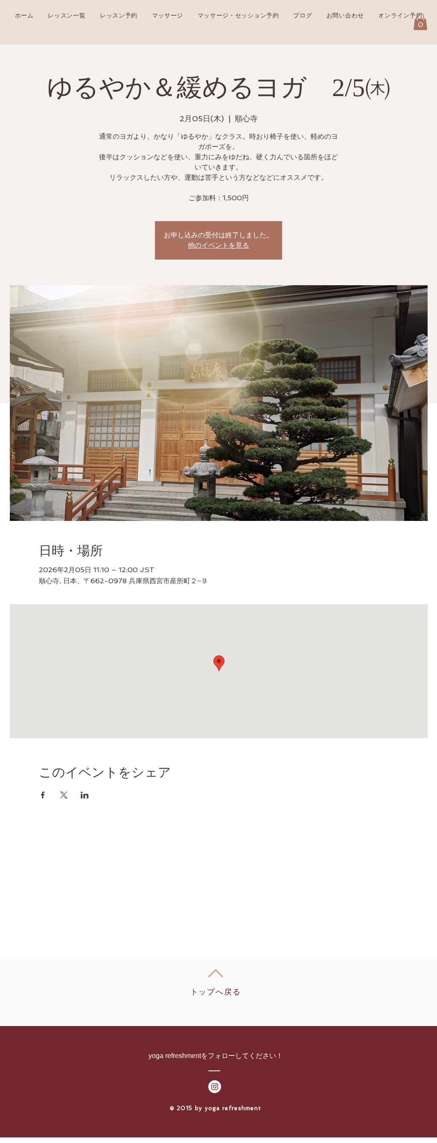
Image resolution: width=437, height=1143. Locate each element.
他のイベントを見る (218, 245)
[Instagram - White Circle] (214, 1086)
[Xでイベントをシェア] (64, 795)
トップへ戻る (215, 992)
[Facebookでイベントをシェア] (43, 795)
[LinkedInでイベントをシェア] (85, 795)
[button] (420, 21)
